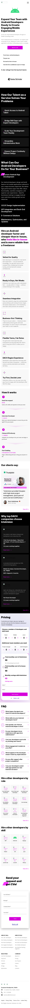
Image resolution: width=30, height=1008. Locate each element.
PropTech (3, 958)
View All (26, 509)
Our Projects (18, 961)
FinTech (3, 961)
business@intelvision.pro (10, 995)
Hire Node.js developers (6, 940)
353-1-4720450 (7, 992)
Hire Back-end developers (21, 942)
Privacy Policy (9, 1000)
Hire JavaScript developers (7, 947)
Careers (17, 963)
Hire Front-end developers (21, 940)
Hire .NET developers (6, 937)
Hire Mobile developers (20, 945)
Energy (2, 966)
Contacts (17, 968)
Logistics (3, 963)
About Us (17, 956)
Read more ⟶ (7, 550)
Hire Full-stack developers (21, 937)
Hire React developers (6, 942)
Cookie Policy (24, 1000)
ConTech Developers (6, 956)
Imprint (3, 1000)
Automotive (4, 968)
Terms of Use (16, 1000)
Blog (16, 966)
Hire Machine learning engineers (20, 948)
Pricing (16, 958)
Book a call (15, 47)
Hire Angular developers (6, 945)
